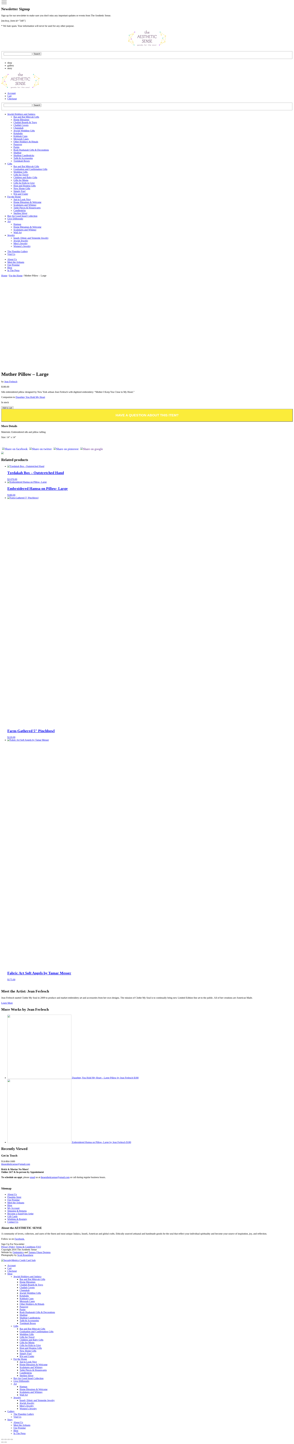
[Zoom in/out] (11, 1439)
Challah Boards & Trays (25, 122)
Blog (9, 267)
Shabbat (17, 152)
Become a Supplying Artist (20, 1213)
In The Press (13, 270)
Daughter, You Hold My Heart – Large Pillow (105, 1077)
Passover (17, 144)
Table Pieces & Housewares (27, 207)
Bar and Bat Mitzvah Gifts (26, 117)
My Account (13, 1208)
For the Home (14, 196)
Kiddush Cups (20, 136)
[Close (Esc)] (2, 1439)
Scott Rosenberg (25, 1255)
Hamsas (17, 224)
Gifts (9, 163)
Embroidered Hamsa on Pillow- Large (101, 1142)
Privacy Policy (8, 1247)
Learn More (7, 1003)
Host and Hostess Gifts (24, 185)
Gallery (11, 1411)
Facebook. (20, 1239)
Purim (16, 147)
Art (9, 221)
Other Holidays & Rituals (25, 141)
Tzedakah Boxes (21, 161)
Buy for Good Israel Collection (22, 216)
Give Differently (15, 218)
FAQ (38, 1247)
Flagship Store (14, 1197)
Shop (9, 1273)
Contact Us (12, 1222)
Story (10, 1419)
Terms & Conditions (26, 1247)
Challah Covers (20, 125)
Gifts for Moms (20, 180)
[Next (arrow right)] (5, 1442)
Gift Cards (12, 1216)
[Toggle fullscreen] (8, 1439)
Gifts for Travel (20, 174)
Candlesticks (19, 210)
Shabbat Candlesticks (23, 155)
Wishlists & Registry (17, 1219)
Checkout (12, 98)
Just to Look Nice (22, 199)
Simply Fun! (19, 191)
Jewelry (11, 235)
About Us (12, 259)
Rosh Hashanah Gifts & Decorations (31, 150)
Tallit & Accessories (23, 158)
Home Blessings (21, 119)
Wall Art (17, 232)
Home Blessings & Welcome (27, 202)
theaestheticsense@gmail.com (15, 1164)
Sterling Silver (20, 213)
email (32, 1177)
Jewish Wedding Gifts (24, 130)
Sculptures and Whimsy (24, 205)
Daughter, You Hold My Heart (30, 397)
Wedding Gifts (20, 172)
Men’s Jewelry (20, 243)
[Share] (5, 1439)
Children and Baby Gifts (25, 177)
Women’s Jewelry (22, 246)
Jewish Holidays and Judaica (21, 114)
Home (4, 275)
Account (11, 93)
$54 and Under (20, 194)
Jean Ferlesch (10, 381)
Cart (9, 96)
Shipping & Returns (17, 1211)
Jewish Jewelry (20, 240)
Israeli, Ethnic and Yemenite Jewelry (31, 238)
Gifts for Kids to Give (24, 183)
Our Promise (13, 265)
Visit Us (11, 254)
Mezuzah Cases (21, 139)
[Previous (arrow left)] (2, 1442)
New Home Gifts (21, 188)
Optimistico (18, 1252)
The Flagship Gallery (17, 251)
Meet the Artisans (15, 262)
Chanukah (18, 128)
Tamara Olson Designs (39, 1252)
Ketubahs (18, 133)
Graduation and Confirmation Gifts (30, 169)
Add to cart (7, 408)
